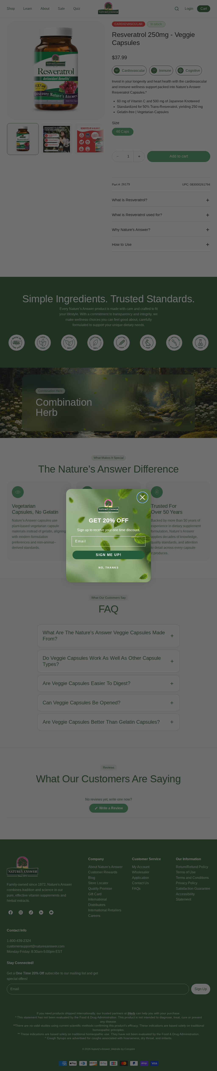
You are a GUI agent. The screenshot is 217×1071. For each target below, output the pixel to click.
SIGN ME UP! (108, 555)
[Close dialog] (142, 497)
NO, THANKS (109, 567)
